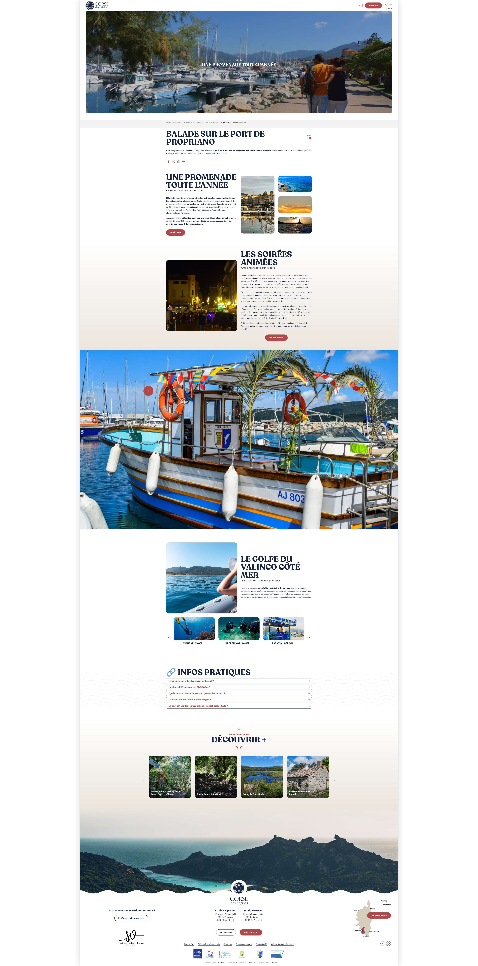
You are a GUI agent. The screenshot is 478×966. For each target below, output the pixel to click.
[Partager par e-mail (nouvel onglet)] (183, 162)
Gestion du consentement (227, 963)
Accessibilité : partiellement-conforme (263, 963)
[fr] (361, 5)
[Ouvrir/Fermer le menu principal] (388, 5)
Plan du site (243, 963)
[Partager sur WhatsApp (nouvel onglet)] (178, 162)
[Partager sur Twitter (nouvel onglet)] (173, 162)
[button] (361, 5)
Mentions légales (210, 963)
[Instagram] (388, 944)
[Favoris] (39, 86)
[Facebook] (382, 944)
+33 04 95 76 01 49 (225, 920)
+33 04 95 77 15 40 (252, 920)
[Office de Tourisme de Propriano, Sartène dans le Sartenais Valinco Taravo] (97, 5)
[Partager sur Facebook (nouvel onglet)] (168, 162)
